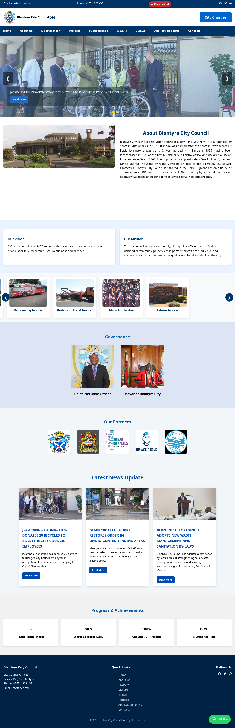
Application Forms (166, 31)
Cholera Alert (161, 4)
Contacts (194, 31)
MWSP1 (122, 31)
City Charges (215, 17)
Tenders (123, 700)
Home (7, 31)
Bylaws (141, 31)
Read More (19, 99)
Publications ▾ (98, 31)
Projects (74, 31)
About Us (26, 31)
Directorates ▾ (50, 31)
